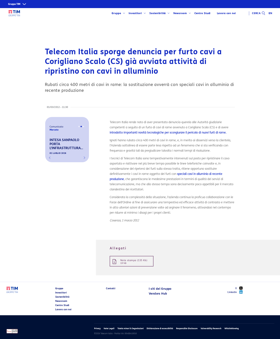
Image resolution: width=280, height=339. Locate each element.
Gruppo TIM (14, 4)
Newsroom (180, 13)
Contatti (110, 288)
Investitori (135, 13)
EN (270, 13)
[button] (49, 157)
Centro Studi (62, 305)
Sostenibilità (157, 13)
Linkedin (232, 292)
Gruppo (116, 13)
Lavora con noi (63, 309)
